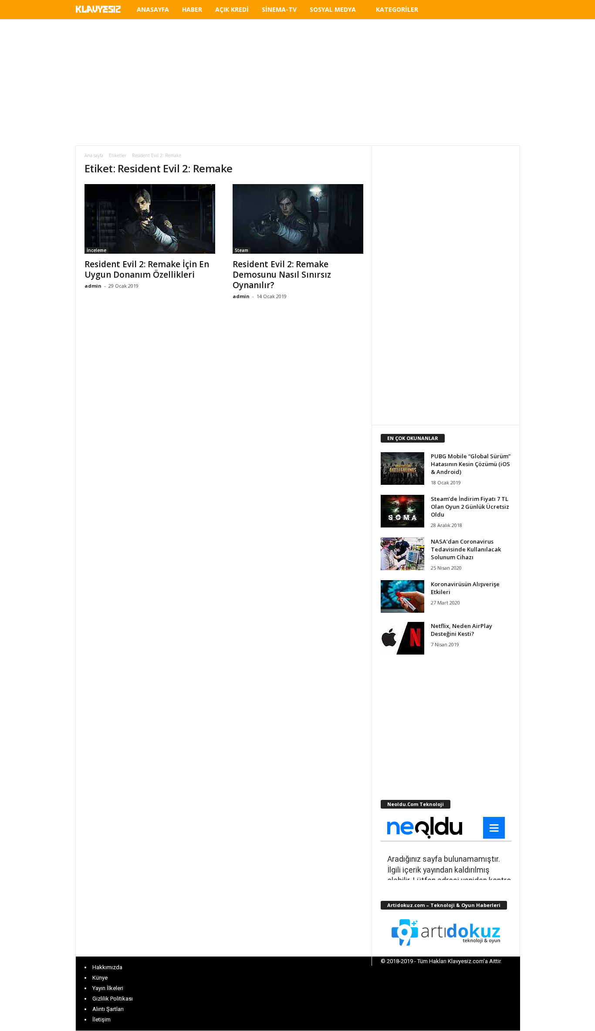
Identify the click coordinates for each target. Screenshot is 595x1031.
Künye (100, 977)
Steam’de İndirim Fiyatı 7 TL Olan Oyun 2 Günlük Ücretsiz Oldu (470, 506)
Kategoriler (397, 9)
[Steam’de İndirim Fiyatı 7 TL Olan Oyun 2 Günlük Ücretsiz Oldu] (402, 511)
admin (93, 285)
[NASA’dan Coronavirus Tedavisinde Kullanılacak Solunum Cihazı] (402, 553)
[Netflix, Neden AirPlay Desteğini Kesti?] (402, 638)
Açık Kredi (232, 9)
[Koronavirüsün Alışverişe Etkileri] (402, 596)
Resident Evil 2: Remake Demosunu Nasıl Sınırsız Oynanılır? (282, 275)
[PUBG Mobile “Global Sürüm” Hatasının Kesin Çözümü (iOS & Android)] (402, 468)
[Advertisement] (297, 82)
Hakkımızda (107, 967)
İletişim (101, 1019)
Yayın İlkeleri (107, 988)
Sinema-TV (279, 9)
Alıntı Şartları (108, 1009)
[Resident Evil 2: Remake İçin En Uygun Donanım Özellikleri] (150, 219)
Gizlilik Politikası (112, 998)
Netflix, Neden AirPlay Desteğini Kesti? (461, 630)
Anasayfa (153, 9)
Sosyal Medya (333, 9)
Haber (192, 9)
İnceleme (96, 250)
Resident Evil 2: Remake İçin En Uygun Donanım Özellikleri (147, 269)
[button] (507, 11)
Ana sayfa (94, 155)
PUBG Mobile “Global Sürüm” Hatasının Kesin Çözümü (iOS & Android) (470, 464)
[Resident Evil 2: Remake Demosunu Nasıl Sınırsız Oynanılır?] (298, 219)
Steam (241, 250)
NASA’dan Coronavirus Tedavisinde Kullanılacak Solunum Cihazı (466, 549)
